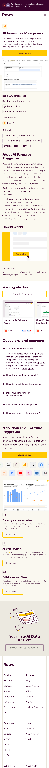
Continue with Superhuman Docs (24, 648)
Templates (9, 702)
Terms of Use (31, 728)
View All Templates (22, 294)
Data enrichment (12, 141)
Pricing (28, 702)
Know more (11, 534)
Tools (6, 712)
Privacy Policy (32, 734)
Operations (9, 135)
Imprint (29, 739)
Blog (27, 680)
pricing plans (28, 368)
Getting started (32, 141)
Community (31, 696)
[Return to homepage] (7, 15)
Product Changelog (34, 707)
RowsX (7, 691)
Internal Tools (11, 146)
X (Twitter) (9, 739)
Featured (26, 146)
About (6, 728)
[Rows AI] (4, 26)
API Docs (29, 691)
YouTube (8, 755)
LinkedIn (8, 744)
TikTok (7, 750)
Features (8, 680)
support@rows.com (22, 6)
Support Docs (32, 686)
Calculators (9, 707)
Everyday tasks (26, 135)
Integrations (10, 696)
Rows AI (11, 123)
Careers (7, 734)
